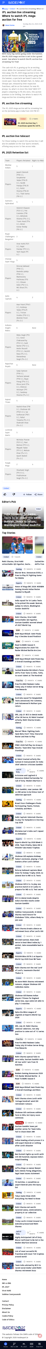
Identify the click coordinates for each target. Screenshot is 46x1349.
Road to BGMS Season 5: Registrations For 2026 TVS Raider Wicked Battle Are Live (28, 648)
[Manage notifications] (40, 1336)
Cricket (6, 488)
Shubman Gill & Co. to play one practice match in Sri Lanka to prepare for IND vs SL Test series (29, 887)
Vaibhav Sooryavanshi (11, 1294)
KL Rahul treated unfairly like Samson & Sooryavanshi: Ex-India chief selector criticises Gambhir (29, 762)
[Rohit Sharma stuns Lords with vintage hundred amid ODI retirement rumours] (8, 1099)
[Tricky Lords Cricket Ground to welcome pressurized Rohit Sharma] (8, 1222)
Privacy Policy (8, 1305)
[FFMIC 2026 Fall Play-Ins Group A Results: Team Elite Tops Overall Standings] (8, 746)
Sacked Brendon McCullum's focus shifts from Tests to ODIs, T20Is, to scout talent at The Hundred (29, 673)
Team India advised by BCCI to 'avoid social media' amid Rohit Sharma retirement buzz (28, 1268)
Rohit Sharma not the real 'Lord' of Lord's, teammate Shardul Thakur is (28, 970)
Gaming (19, 569)
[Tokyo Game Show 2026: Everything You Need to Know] (8, 1195)
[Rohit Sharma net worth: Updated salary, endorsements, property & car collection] (8, 1208)
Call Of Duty (18, 771)
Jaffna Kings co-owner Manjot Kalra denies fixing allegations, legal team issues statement (28, 1171)
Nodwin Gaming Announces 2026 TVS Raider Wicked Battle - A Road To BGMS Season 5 (29, 1076)
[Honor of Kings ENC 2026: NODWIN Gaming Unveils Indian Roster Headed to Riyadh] (8, 587)
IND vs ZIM (14, 1347)
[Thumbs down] (14, 494)
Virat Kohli (6, 1290)
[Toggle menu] (3, 2)
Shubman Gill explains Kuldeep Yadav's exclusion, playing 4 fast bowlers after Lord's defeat (29, 859)
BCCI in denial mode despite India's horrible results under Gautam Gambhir (27, 901)
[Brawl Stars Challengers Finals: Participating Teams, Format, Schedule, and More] (8, 804)
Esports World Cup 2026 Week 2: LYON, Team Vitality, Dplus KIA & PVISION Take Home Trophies (29, 845)
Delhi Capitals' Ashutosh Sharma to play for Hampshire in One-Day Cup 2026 (29, 820)
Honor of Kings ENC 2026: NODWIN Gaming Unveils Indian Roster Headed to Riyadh (29, 589)
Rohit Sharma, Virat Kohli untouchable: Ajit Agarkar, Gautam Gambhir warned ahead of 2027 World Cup (17, 562)
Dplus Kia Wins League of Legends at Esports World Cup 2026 (28, 1015)
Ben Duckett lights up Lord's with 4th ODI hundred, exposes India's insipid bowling (29, 1157)
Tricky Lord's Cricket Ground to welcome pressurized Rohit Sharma (28, 1224)
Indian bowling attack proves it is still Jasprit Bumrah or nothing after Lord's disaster (29, 1143)
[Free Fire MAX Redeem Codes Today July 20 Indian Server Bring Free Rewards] (8, 1043)
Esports (19, 583)
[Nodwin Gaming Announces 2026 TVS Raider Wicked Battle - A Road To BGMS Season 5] (8, 1074)
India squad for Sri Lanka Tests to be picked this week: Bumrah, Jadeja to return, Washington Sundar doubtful (22, 519)
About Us (6, 1312)
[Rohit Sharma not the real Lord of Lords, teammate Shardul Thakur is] (8, 968)
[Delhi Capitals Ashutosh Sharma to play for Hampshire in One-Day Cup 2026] (8, 818)
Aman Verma (9, 25)
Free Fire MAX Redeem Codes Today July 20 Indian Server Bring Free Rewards (29, 1045)
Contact (5, 1301)
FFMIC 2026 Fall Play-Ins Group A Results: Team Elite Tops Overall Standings (28, 748)
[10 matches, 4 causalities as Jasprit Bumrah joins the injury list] (8, 1182)
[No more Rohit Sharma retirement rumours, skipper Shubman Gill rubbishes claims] (8, 982)
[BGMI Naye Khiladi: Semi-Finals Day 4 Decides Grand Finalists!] (8, 633)
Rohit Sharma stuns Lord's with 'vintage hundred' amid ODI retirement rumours (28, 1101)
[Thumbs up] (5, 494)
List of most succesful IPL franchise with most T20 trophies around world (29, 1254)
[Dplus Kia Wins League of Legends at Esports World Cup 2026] (8, 1013)
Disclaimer (6, 1308)
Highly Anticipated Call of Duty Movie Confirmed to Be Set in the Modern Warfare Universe (29, 1240)
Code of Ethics (8, 1319)
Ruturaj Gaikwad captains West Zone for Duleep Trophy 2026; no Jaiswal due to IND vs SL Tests (29, 873)
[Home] (17, 2)
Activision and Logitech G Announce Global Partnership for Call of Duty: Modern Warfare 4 (29, 778)
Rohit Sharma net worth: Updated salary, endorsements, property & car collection (28, 1210)
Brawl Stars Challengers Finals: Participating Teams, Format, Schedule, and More (28, 806)
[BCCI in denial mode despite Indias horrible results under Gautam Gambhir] (8, 899)
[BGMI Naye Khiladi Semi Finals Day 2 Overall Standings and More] (8, 1086)
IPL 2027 (5, 1287)
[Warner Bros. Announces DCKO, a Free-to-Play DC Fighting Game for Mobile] (8, 573)
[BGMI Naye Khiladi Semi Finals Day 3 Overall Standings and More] (8, 658)
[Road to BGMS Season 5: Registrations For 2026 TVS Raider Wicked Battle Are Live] (8, 645)
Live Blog (19, 1123)
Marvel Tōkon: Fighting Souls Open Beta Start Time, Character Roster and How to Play (29, 734)
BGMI (18, 630)
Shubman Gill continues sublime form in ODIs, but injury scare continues (28, 1115)
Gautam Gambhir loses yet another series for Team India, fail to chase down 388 (28, 1129)
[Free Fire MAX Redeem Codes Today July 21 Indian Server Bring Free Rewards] (8, 685)
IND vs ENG (6, 1283)
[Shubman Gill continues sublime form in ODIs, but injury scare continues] (8, 1113)
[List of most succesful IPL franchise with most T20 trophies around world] (8, 1252)
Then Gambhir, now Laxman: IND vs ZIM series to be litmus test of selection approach (29, 792)
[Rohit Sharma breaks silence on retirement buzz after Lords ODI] (8, 928)
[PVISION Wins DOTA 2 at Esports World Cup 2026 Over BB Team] (8, 956)
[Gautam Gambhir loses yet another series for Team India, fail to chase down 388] (8, 1127)
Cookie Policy (7, 1316)
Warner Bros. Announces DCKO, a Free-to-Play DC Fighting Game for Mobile (29, 575)
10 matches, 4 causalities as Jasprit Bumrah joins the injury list (28, 1185)
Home (4, 1279)
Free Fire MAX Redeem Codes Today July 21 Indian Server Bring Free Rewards (29, 687)
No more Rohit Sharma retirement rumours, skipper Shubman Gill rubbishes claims (29, 984)
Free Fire (19, 680)
